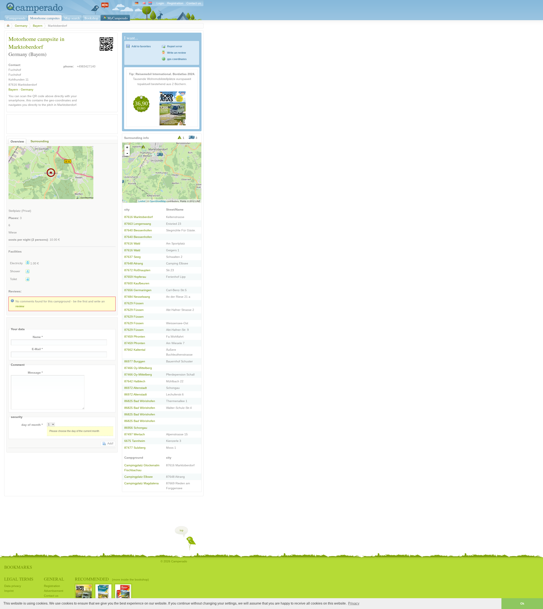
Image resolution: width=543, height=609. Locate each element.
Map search (72, 18)
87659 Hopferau (135, 276)
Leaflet (141, 201)
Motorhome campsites (45, 18)
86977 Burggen (134, 361)
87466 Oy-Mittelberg (138, 368)
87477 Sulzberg (135, 447)
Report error (174, 46)
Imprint (9, 590)
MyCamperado (118, 18)
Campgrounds (16, 18)
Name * (38, 337)
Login (160, 3)
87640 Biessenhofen (138, 230)
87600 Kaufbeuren (136, 283)
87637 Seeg (132, 256)
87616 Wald (132, 243)
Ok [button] (522, 603)
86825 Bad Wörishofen (139, 401)
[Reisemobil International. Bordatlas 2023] (173, 124)
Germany (21, 25)
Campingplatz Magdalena (141, 483)
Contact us (193, 3)
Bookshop (91, 18)
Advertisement (53, 590)
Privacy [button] (353, 603)
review (19, 306)
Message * (35, 372)
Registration (175, 3)
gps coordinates (177, 59)
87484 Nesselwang (137, 296)
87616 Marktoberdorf (138, 217)
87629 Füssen (134, 303)
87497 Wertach (134, 434)
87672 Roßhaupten (137, 270)
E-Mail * (37, 349)
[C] (160, 154)
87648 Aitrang (133, 263)
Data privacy (12, 586)
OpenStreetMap (158, 201)
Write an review (176, 52)
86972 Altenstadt (135, 388)
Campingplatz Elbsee (138, 476)
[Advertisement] (58, 123)
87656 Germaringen (137, 290)
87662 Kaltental (134, 349)
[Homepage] (33, 12)
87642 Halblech (134, 381)
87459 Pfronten (134, 336)
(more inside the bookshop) (130, 579)
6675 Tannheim (134, 441)
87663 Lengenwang (137, 223)
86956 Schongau (135, 427)
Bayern (37, 25)
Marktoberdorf (27, 84)
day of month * (32, 424)
